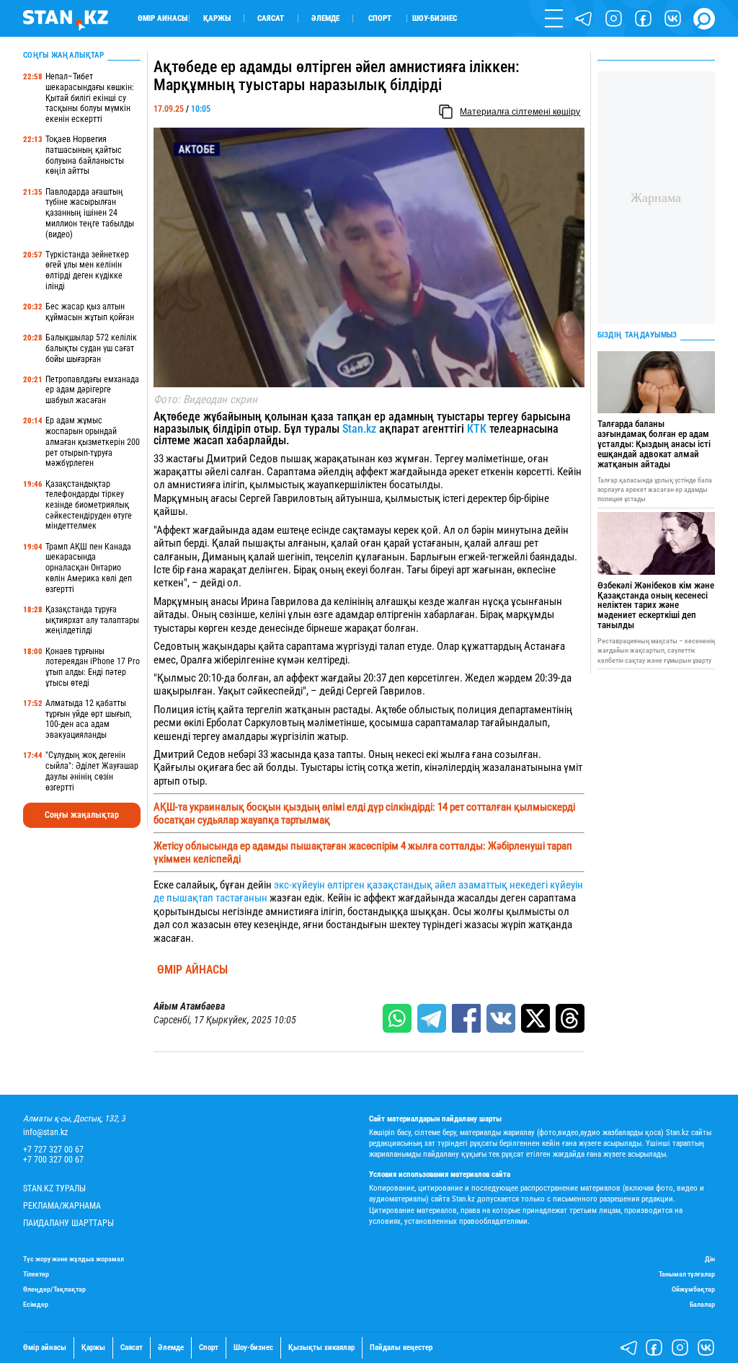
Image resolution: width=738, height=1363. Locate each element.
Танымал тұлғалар (687, 1274)
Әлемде (325, 18)
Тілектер (36, 1274)
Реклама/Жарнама (62, 1206)
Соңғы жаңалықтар (82, 815)
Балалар (702, 1304)
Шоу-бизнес (434, 18)
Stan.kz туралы (54, 1189)
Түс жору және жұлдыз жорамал (73, 1259)
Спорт (379, 18)
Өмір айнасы (162, 18)
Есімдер (35, 1304)
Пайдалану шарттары (68, 1223)
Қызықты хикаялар (321, 1348)
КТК (476, 429)
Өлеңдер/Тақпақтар (54, 1289)
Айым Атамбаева (189, 1006)
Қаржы (217, 18)
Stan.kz (360, 429)
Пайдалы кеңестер (401, 1348)
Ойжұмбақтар (693, 1289)
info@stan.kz (45, 1132)
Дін (710, 1259)
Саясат (270, 18)
